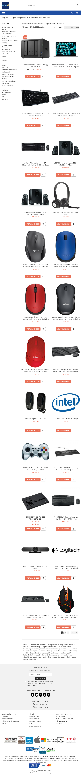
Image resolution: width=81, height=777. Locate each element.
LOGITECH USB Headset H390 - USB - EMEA (66, 213)
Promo (4, 56)
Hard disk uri (6, 72)
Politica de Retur (34, 719)
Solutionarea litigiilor (35, 726)
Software (4, 38)
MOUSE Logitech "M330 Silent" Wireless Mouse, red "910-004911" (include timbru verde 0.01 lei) (35, 371)
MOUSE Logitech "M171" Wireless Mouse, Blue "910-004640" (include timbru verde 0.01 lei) (65, 266)
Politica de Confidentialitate (10, 721)
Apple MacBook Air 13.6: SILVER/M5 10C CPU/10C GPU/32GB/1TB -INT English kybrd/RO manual (66, 66)
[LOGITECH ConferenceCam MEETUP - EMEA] (35, 550)
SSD (3, 97)
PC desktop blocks (7, 85)
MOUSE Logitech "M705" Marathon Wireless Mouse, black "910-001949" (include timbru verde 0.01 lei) (35, 266)
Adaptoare (5, 63)
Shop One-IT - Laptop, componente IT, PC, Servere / (20, 18)
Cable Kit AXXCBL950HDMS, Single (66, 419)
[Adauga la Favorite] (43, 76)
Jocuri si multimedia (8, 74)
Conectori (5, 67)
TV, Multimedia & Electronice (7, 46)
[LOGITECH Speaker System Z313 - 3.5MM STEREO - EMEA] (35, 196)
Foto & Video (6, 49)
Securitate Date (6, 92)
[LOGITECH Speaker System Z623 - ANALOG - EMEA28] (66, 147)
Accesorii (4, 61)
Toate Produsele (44, 18)
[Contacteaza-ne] (72, 13)
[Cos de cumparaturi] (77, 13)
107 (73, 633)
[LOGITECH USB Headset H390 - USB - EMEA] (66, 196)
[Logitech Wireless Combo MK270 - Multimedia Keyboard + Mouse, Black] (35, 147)
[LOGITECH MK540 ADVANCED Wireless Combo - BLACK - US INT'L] (35, 599)
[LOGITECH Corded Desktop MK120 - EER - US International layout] (66, 98)
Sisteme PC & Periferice (9, 31)
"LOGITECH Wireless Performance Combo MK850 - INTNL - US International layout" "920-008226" (66, 518)
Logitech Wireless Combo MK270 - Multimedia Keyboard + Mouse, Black (35, 164)
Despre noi (5, 716)
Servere (4, 95)
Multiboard (5, 83)
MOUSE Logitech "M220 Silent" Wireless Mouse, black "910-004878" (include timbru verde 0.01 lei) (66, 318)
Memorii (4, 79)
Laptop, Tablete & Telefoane (7, 28)
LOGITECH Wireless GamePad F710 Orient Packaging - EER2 (35, 469)
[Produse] (3, 13)
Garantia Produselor (35, 721)
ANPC (30, 723)
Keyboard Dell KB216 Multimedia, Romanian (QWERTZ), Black (66, 469)
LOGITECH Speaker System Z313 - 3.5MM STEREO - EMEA (35, 213)
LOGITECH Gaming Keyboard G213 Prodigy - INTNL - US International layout (66, 567)
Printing (4, 43)
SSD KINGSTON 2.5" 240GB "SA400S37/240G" (35, 518)
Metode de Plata (34, 716)
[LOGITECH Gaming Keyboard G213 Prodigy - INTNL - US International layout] (66, 550)
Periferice (4, 88)
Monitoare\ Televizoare (9, 81)
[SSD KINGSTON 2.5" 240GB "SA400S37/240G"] (35, 501)
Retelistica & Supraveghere (10, 40)
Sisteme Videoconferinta (9, 54)
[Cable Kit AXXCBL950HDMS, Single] (66, 402)
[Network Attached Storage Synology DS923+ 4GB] (35, 48)
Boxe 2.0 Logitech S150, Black (35, 419)
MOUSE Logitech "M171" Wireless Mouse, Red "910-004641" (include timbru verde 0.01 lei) (35, 318)
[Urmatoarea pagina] (76, 632)
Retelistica (5, 90)
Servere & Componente (9, 36)
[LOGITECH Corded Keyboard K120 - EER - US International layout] (35, 98)
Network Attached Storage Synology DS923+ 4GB (35, 66)
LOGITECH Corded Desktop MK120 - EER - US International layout (66, 115)
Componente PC (7, 34)
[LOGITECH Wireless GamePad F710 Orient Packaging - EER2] (35, 452)
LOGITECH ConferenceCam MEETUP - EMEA (35, 567)
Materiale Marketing (8, 76)
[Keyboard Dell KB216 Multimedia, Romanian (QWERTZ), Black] (66, 452)
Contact (4, 723)
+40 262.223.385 (41, 704)
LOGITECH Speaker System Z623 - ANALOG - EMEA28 (66, 164)
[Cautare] (77, 5)
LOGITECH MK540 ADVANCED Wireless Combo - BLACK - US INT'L (35, 616)
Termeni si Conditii (7, 719)
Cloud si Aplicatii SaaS (8, 52)
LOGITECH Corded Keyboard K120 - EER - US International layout (35, 115)
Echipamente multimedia (9, 70)
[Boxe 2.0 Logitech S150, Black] (35, 402)
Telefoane (5, 99)
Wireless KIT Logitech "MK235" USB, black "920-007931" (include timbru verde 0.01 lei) (65, 371)
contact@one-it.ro (41, 707)
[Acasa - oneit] (12, 5)
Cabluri (4, 65)
